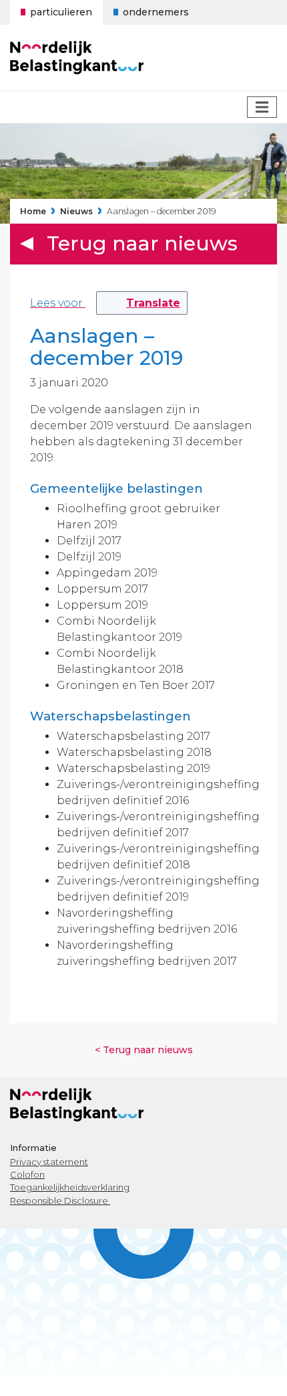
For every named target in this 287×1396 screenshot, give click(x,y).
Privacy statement (49, 1161)
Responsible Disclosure (60, 1200)
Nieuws (76, 212)
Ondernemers (156, 12)
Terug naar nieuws (142, 243)
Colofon (27, 1174)
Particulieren (61, 12)
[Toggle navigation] (262, 107)
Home (33, 212)
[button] (142, 303)
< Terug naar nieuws (144, 1050)
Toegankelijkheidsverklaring (69, 1187)
